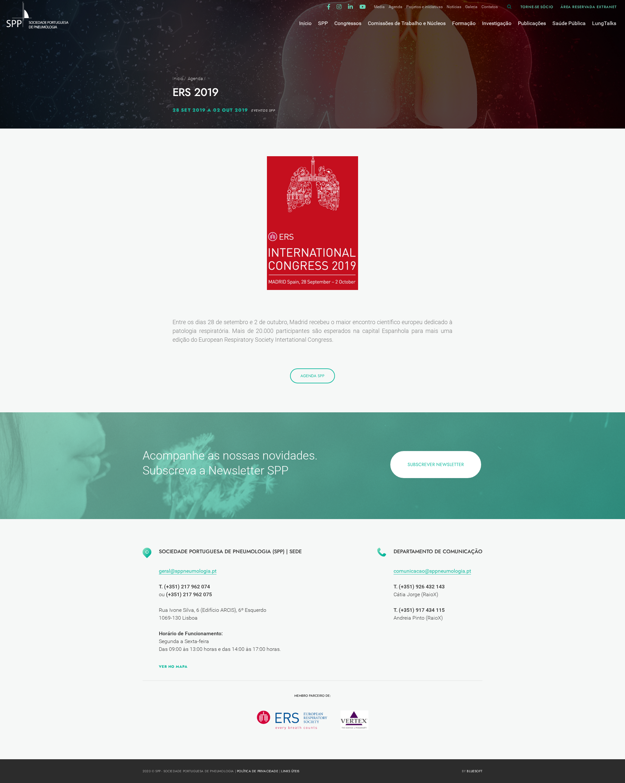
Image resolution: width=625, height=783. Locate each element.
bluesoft (474, 771)
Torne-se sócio (537, 6)
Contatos (489, 7)
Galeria (471, 7)
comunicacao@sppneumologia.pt (432, 571)
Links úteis (290, 771)
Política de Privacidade (257, 771)
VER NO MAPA (173, 666)
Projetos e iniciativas (424, 7)
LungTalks (604, 23)
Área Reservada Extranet (589, 6)
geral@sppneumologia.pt (187, 571)
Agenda (395, 7)
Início (178, 78)
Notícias (454, 7)
